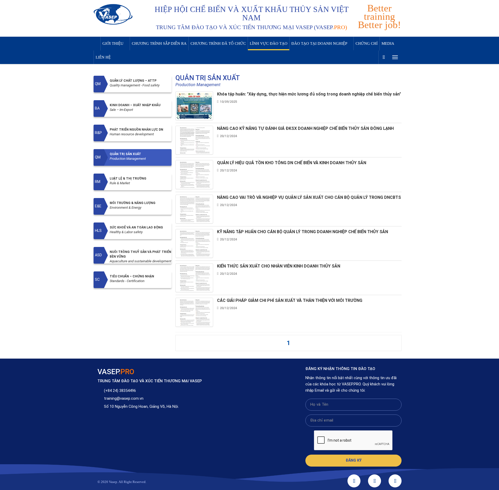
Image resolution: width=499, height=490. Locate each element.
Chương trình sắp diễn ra (159, 43)
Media (388, 43)
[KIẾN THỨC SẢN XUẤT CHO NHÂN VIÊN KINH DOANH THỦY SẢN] (194, 278)
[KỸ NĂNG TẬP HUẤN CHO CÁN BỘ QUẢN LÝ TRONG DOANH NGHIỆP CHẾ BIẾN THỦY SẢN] (194, 243)
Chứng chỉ (367, 43)
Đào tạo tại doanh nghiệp (319, 43)
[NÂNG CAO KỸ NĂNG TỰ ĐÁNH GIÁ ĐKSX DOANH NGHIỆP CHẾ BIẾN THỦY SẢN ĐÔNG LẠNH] (194, 140)
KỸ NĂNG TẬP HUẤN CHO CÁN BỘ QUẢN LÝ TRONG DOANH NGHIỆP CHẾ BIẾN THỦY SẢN (302, 231)
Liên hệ (103, 57)
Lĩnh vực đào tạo (268, 43)
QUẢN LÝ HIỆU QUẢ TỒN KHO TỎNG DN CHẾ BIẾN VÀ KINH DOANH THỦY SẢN (291, 162)
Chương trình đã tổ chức (218, 43)
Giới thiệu (112, 43)
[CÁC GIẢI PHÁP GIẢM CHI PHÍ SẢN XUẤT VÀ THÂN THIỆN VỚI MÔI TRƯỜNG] (194, 312)
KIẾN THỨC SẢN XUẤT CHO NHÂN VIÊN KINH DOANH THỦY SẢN (278, 266)
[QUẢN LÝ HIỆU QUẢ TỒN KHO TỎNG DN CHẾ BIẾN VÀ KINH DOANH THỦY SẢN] (194, 174)
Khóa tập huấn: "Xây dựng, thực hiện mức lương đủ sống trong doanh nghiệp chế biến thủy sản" (309, 94)
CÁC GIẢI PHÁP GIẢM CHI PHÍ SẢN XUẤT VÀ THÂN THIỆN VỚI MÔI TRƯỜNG (289, 300)
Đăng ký (354, 460)
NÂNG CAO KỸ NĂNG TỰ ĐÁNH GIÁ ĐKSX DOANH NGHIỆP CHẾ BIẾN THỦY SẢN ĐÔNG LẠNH (305, 128)
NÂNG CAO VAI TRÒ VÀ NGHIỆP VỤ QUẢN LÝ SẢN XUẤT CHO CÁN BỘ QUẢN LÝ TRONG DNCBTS (309, 197)
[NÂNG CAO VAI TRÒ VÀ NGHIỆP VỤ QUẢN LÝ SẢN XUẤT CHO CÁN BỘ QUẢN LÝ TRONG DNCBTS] (194, 209)
